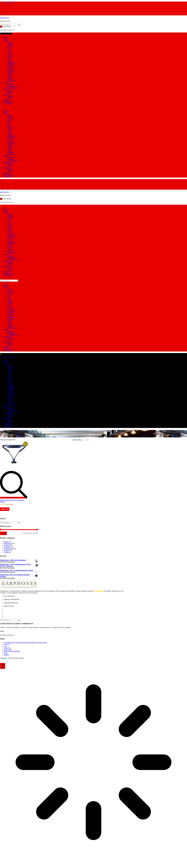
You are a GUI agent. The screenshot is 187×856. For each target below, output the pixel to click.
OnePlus (10, 79)
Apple (10, 42)
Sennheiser (11, 65)
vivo (9, 49)
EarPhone (11, 84)
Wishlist (6, 655)
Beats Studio (12, 81)
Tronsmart (11, 72)
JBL (9, 51)
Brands (6, 40)
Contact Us (7, 648)
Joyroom (10, 67)
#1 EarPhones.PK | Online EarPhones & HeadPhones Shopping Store (25, 642)
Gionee (10, 56)
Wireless (6, 82)
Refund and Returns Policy (12, 651)
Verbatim (10, 61)
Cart (5, 646)
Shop (5, 653)
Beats (9, 53)
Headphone (11, 86)
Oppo (9, 47)
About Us (7, 644)
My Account (8, 103)
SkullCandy (11, 63)
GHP (9, 60)
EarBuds (6, 100)
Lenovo (10, 68)
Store (5, 38)
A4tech (10, 75)
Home (6, 37)
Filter (3, 533)
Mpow (10, 74)
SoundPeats (11, 70)
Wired (9, 93)
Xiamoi (10, 46)
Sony (9, 58)
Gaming (6, 552)
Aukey (10, 77)
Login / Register (9, 2)
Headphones (8, 89)
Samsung (10, 44)
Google (10, 54)
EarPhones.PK (4, 18)
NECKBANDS (13, 88)
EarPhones (7, 95)
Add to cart (4, 509)
